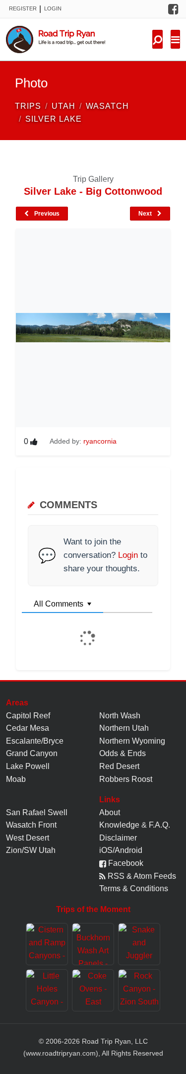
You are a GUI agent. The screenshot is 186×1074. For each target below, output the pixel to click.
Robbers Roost (125, 779)
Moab (16, 779)
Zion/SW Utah (31, 850)
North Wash (119, 715)
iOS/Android (120, 850)
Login (53, 8)
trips (28, 106)
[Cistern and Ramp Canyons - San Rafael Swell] (47, 944)
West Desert (27, 838)
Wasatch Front (31, 825)
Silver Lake (53, 119)
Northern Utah (124, 728)
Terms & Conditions (133, 888)
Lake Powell (28, 766)
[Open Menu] (175, 39)
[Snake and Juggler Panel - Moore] (139, 944)
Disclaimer (118, 838)
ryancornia (100, 441)
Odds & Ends (122, 753)
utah (63, 106)
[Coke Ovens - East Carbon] (93, 990)
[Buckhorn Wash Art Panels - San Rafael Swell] (93, 944)
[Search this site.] (157, 39)
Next (145, 213)
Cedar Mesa (27, 728)
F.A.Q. (159, 825)
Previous (46, 213)
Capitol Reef (28, 715)
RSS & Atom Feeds (141, 876)
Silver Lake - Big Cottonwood (93, 191)
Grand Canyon (32, 753)
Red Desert (119, 766)
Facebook (124, 863)
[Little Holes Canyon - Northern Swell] (47, 990)
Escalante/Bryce (34, 741)
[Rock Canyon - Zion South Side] (139, 990)
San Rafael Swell (36, 812)
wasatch (107, 106)
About (109, 812)
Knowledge (119, 825)
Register (23, 8)
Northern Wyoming (132, 741)
